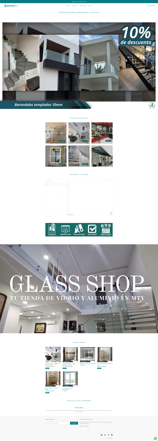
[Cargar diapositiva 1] (149, 109)
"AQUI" (87, 426)
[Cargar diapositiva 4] (152, 109)
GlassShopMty (110, 438)
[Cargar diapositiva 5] (153, 109)
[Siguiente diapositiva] (75, 107)
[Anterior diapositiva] (73, 107)
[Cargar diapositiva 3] (151, 109)
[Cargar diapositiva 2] (150, 109)
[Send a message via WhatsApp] (155, 438)
